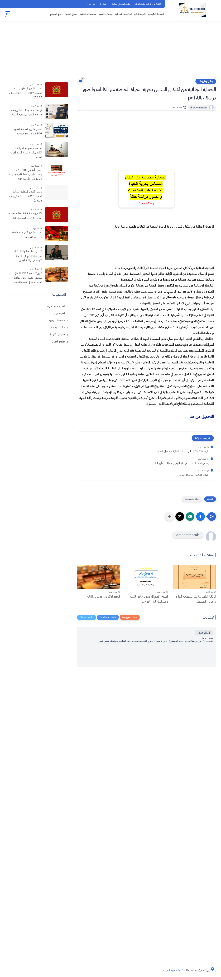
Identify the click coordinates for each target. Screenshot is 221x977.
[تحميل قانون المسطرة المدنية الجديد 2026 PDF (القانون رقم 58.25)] (56, 89)
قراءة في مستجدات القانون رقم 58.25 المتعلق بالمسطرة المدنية (26, 112)
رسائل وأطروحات (205, 81)
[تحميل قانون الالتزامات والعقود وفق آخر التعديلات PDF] (56, 233)
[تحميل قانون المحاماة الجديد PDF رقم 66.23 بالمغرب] (56, 130)
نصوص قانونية (57, 334)
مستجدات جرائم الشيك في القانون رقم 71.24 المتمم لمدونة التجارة (26, 152)
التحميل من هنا (202, 416)
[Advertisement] (110, 52)
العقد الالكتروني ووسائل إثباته (194, 475)
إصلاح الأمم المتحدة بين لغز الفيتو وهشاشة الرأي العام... (180, 463)
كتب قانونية (140, 14)
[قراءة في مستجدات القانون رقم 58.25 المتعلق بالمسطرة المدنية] (56, 111)
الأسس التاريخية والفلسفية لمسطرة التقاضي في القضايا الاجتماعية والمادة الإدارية (28, 255)
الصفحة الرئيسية (156, 14)
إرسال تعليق (204, 633)
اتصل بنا (103, 4)
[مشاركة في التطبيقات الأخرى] (169, 516)
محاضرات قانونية (88, 14)
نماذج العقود (71, 14)
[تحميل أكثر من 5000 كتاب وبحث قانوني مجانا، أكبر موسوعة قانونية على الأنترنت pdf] (56, 171)
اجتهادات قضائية (123, 14)
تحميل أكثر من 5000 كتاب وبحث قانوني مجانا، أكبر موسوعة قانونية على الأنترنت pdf (25, 174)
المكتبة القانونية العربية (174, 970)
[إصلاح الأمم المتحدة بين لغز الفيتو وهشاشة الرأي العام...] (146, 577)
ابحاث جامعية (105, 14)
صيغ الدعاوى (56, 14)
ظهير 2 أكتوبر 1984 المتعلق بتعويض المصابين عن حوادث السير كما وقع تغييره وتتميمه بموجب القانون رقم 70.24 (28, 278)
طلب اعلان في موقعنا (121, 4)
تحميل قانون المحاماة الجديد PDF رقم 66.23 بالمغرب (27, 131)
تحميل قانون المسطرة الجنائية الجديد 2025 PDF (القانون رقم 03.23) (25, 196)
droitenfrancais (198, 107)
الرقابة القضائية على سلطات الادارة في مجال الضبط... (181, 451)
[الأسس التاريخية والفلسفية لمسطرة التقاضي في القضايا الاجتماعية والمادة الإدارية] (56, 252)
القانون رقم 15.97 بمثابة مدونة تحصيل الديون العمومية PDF (25, 215)
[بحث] (7, 14)
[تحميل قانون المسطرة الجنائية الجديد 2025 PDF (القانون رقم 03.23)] (56, 192)
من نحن (91, 4)
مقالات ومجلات (57, 327)
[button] (200, 516)
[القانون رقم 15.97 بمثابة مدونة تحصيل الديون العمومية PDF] (56, 214)
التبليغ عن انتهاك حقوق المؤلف (147, 4)
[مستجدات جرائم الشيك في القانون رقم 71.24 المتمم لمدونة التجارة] (56, 149)
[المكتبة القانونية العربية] (192, 10)
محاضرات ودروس (56, 320)
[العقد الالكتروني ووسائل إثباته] (98, 577)
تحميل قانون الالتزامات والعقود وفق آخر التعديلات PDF (26, 234)
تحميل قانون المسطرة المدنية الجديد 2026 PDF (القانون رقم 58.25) (25, 92)
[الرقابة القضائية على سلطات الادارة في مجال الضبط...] (194, 577)
